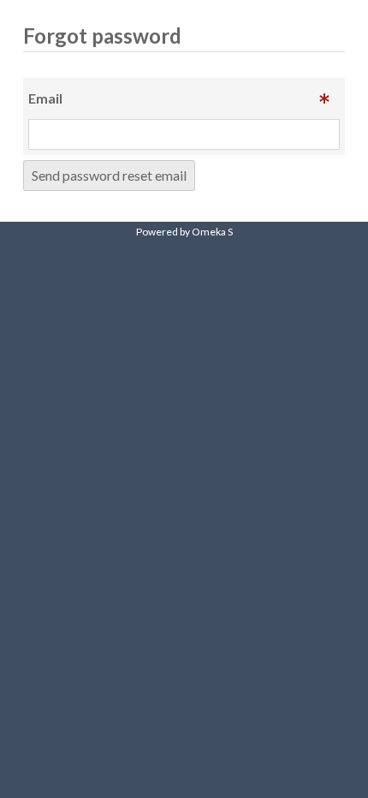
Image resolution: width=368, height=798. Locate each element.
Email (45, 98)
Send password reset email (109, 175)
